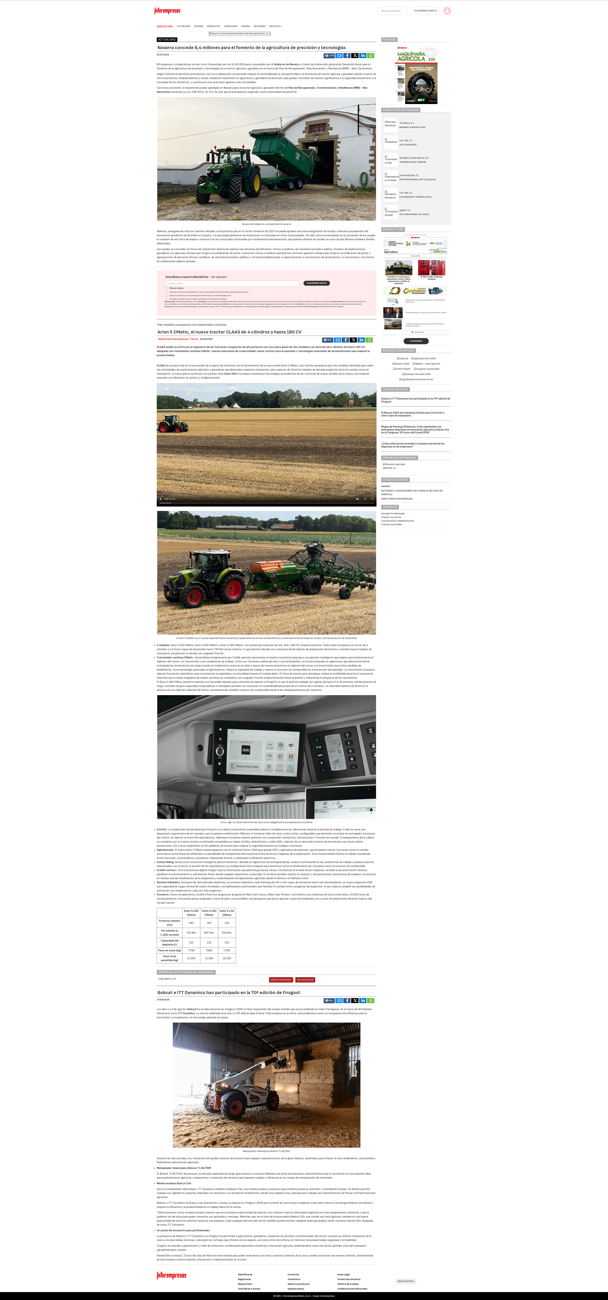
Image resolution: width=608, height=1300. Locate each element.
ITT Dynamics (186, 1013)
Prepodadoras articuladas (417, 179)
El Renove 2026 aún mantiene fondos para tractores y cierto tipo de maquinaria (412, 414)
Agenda (245, 26)
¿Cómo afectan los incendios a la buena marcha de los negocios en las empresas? (413, 445)
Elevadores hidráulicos (415, 197)
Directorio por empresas (397, 498)
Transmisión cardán (412, 162)
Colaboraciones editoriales (352, 1288)
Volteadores (408, 144)
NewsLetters (245, 1284)
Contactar (293, 1274)
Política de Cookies (348, 1284)
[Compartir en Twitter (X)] (354, 55)
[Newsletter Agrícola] (416, 281)
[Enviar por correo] (339, 55)
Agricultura (165, 26)
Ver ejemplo (218, 277)
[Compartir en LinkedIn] (362, 55)
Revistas (274, 26)
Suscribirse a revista (249, 1288)
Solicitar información (281, 979)
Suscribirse (416, 341)
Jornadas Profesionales (393, 513)
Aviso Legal (191, 299)
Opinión (198, 26)
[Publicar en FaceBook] (347, 55)
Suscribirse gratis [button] (425, 10)
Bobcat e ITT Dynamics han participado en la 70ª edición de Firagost (415, 400)
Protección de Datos (349, 1279)
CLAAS (161, 347)
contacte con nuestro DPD (208, 307)
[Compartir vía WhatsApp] (370, 55)
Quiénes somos (296, 1288)
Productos (213, 26)
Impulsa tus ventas (391, 517)
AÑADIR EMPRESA (406, 1281)
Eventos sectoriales (391, 524)
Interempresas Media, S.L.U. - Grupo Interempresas (309, 1296)
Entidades (260, 26)
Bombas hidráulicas (412, 127)
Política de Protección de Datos (213, 299)
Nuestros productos (299, 1284)
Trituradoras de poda (414, 214)
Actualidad (183, 26)
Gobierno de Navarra (286, 64)
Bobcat (191, 1009)
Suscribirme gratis (317, 283)
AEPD (302, 307)
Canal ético (294, 1279)
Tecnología (231, 26)
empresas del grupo (264, 304)
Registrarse (244, 1279)
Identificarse (245, 1274)
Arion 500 (230, 373)
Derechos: (301, 304)
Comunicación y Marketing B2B (397, 520)
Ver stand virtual (305, 979)
